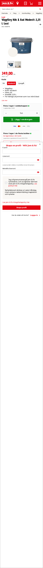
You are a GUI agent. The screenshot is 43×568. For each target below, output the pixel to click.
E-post (4, 147)
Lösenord (5, 156)
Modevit (11, 83)
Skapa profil (21, 208)
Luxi (3, 17)
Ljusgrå (21, 83)
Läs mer (4, 100)
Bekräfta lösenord (8, 168)
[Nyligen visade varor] (40, 24)
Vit (3, 83)
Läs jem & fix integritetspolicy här (16, 202)
